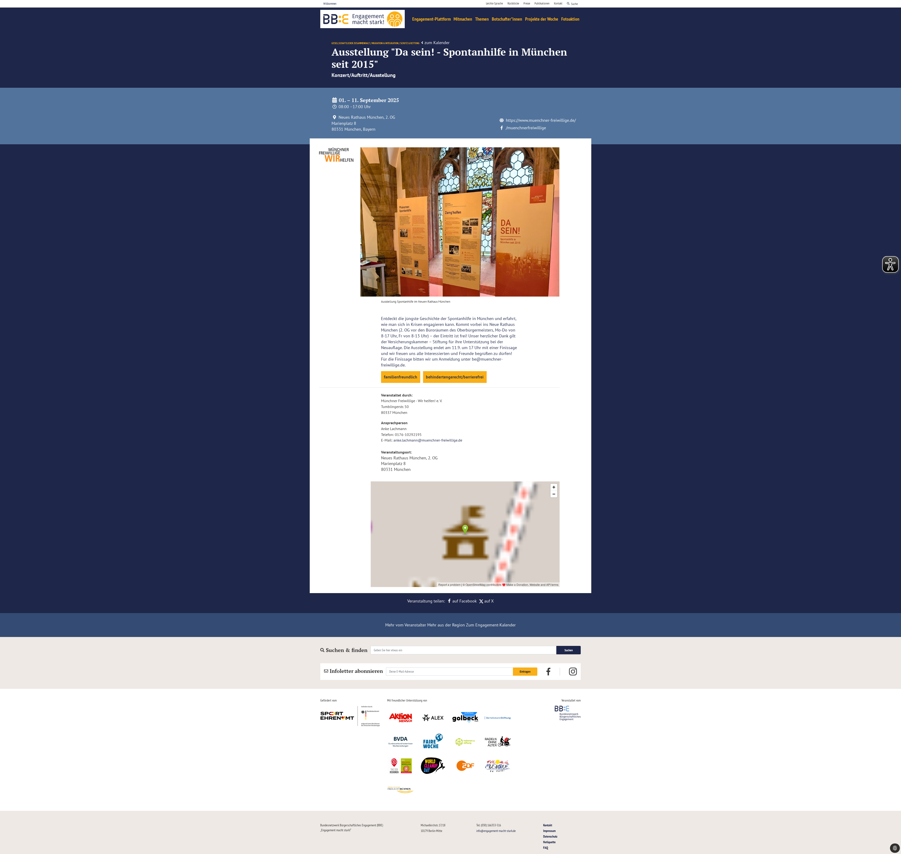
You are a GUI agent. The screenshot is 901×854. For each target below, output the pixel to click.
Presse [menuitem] (526, 3)
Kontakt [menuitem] (558, 3)
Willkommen (329, 4)
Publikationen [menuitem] (542, 3)
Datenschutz (550, 836)
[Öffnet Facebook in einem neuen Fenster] (548, 671)
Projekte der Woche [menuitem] (541, 19)
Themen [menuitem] (482, 19)
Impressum (549, 830)
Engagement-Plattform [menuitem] (431, 19)
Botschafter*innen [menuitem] (507, 19)
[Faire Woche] (433, 742)
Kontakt (547, 825)
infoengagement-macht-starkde (496, 830)
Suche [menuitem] (574, 4)
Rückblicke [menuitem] (513, 3)
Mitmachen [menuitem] (463, 19)
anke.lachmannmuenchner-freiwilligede (427, 440)
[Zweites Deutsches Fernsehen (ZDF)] (465, 766)
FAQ (545, 847)
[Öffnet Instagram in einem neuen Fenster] (573, 672)
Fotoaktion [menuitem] (570, 19)
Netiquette (549, 842)
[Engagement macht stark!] (362, 19)
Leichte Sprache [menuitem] (494, 3)
